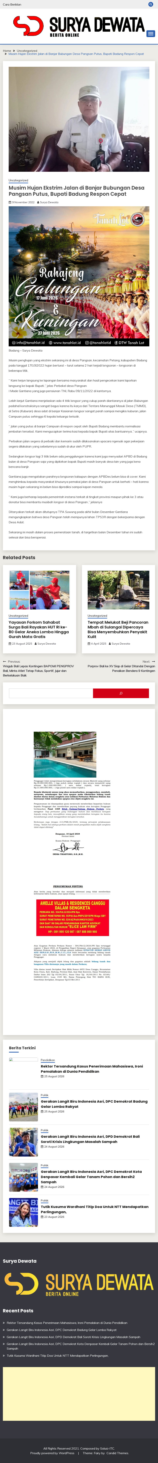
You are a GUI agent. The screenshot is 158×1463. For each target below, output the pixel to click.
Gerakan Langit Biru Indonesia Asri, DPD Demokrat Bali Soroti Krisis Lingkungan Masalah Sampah (73, 1337)
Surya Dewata (49, 202)
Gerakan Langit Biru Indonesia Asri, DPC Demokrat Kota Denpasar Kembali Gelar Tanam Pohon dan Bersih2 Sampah (91, 1176)
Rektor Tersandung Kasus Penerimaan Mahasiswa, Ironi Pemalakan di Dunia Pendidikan (67, 1323)
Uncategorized (18, 180)
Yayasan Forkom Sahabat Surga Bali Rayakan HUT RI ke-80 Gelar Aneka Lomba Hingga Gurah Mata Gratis (39, 629)
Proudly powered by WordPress (52, 1453)
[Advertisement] (79, 1394)
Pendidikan (48, 1060)
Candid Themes (117, 1453)
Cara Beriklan (12, 4)
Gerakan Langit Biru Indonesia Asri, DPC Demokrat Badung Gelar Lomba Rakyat (62, 1330)
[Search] (121, 693)
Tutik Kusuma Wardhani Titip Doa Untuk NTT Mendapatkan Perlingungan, (57, 1355)
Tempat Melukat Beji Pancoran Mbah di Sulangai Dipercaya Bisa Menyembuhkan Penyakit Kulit (118, 629)
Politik (44, 1095)
